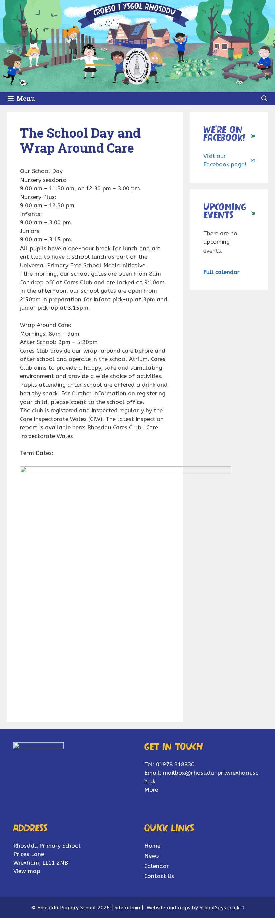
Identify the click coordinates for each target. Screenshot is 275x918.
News (151, 855)
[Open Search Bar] (264, 98)
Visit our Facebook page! (224, 160)
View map (26, 871)
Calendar (156, 866)
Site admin (127, 908)
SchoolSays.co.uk (219, 908)
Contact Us (159, 876)
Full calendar (221, 272)
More (151, 789)
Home (152, 845)
